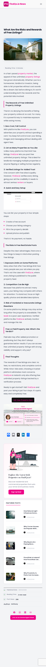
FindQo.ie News (17, 4)
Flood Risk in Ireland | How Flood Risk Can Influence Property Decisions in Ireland (32, 559)
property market (25, 73)
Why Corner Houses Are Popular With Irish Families (31, 528)
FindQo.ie (25, 129)
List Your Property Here (23, 400)
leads (6, 316)
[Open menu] (41, 4)
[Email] (13, 435)
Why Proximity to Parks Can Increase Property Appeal (31, 574)
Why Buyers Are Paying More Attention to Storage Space (32, 543)
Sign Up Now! (16, 492)
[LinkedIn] (23, 435)
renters (20, 182)
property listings (33, 77)
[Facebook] (8, 435)
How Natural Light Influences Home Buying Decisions (30, 512)
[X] (18, 435)
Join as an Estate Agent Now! (23, 617)
